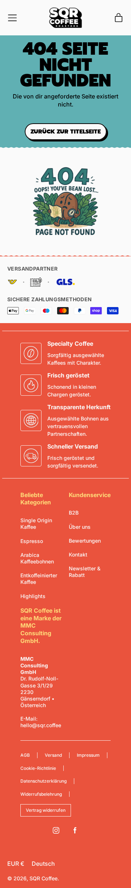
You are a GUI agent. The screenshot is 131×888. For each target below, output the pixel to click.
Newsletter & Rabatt (84, 571)
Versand (53, 755)
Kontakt (78, 554)
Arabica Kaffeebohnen (37, 558)
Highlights (32, 596)
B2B (74, 512)
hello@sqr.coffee (40, 725)
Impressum (88, 755)
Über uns (80, 527)
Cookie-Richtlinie (38, 768)
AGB (25, 755)
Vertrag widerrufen (46, 810)
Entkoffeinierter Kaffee (38, 578)
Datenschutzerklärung (43, 781)
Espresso (31, 541)
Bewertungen (85, 541)
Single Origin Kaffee (36, 523)
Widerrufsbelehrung (41, 794)
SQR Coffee (43, 878)
